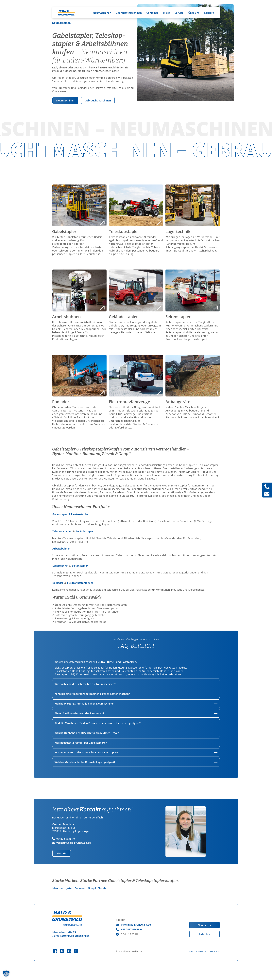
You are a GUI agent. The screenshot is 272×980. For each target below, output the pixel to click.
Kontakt (61, 853)
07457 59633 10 (65, 838)
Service (179, 12)
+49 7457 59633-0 (131, 929)
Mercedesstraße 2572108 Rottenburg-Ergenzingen (71, 934)
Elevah (102, 888)
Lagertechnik (60, 565)
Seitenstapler (80, 565)
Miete (166, 12)
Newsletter (204, 925)
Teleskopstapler (62, 531)
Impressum (201, 951)
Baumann (80, 888)
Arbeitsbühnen (61, 548)
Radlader (58, 583)
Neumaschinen (102, 12)
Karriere (209, 12)
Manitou (57, 888)
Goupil (92, 888)
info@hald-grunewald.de (136, 924)
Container (152, 12)
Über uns (193, 12)
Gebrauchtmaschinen (129, 12)
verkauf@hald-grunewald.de (73, 842)
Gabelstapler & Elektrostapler (70, 514)
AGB (191, 951)
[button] (6, 974)
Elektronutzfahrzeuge (80, 583)
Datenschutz (214, 951)
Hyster (68, 888)
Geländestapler (85, 531)
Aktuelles (204, 934)
